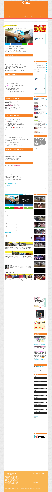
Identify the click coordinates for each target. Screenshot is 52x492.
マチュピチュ (37, 142)
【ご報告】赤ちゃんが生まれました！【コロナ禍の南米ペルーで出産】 (42, 132)
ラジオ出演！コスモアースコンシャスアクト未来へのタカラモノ (42, 121)
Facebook (20, 270)
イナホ (11, 265)
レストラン (44, 142)
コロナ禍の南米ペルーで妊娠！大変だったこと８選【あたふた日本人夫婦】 (42, 128)
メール (6, 226)
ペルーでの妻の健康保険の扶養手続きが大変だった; (42, 109)
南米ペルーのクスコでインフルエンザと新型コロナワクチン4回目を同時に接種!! (42, 99)
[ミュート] (43, 378)
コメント (6, 215)
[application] (40, 378)
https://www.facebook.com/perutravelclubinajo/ (40, 371)
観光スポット (35, 145)
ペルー (42, 141)
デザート (35, 141)
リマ (40, 142)
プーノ (40, 141)
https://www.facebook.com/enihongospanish (39, 359)
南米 (34, 143)
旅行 (43, 143)
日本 (45, 143)
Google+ (24, 270)
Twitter (17, 270)
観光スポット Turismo (35, 16)
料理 (41, 143)
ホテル (35, 142)
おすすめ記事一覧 (35, 482)
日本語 (35, 144)
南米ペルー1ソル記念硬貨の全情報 (42, 106)
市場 (38, 143)
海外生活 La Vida (10, 16)
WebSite (14, 270)
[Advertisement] (26, 10)
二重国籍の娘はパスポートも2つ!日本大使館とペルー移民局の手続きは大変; (42, 113)
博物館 (36, 143)
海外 (39, 144)
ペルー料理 (44, 141)
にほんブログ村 (7, 185)
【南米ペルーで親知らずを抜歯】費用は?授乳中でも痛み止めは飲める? (42, 103)
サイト (6, 229)
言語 (38, 145)
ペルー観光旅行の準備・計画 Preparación (27, 16)
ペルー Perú (35, 63)
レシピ (42, 142)
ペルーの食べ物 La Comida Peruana (18, 16)
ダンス (41, 140)
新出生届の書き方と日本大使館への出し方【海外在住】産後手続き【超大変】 (42, 124)
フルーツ (38, 141)
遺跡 (39, 145)
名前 (6, 223)
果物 (36, 144)
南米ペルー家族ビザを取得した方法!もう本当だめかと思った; (42, 117)
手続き (40, 143)
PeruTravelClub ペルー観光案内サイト (42, 366)
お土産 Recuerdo (41, 16)
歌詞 (38, 144)
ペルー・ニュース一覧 (36, 480)
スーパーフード (38, 140)
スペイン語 (35, 140)
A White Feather (36, 416)
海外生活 (42, 144)
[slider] (45, 378)
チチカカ (44, 140)
